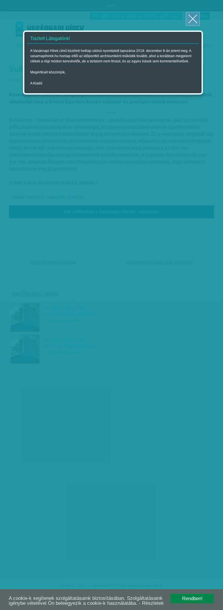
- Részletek (151, 603)
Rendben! (192, 598)
